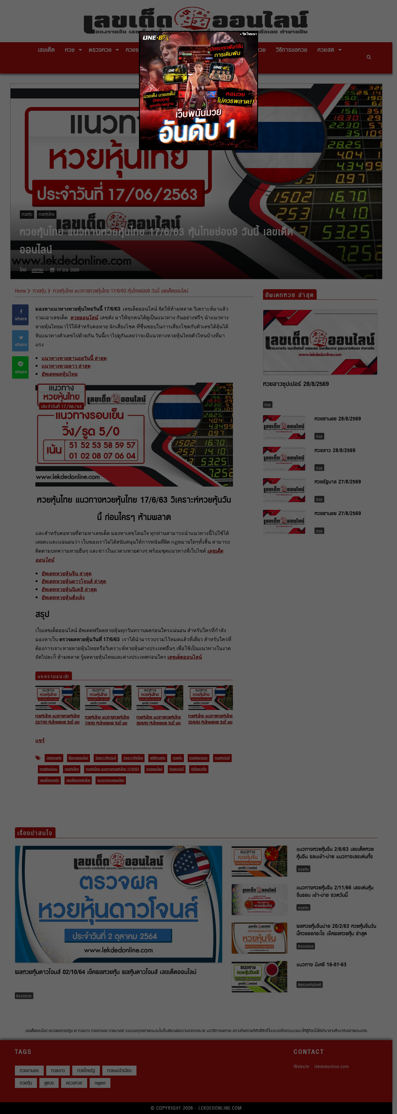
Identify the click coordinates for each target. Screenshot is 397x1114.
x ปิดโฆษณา (248, 34)
